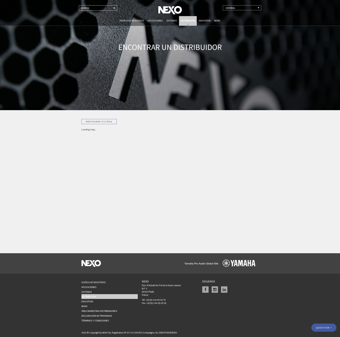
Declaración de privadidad (96, 315)
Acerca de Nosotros (132, 20)
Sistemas (171, 20)
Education (205, 20)
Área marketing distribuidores (99, 311)
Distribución (188, 20)
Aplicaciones (155, 20)
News (217, 20)
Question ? (324, 327)
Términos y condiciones (95, 320)
